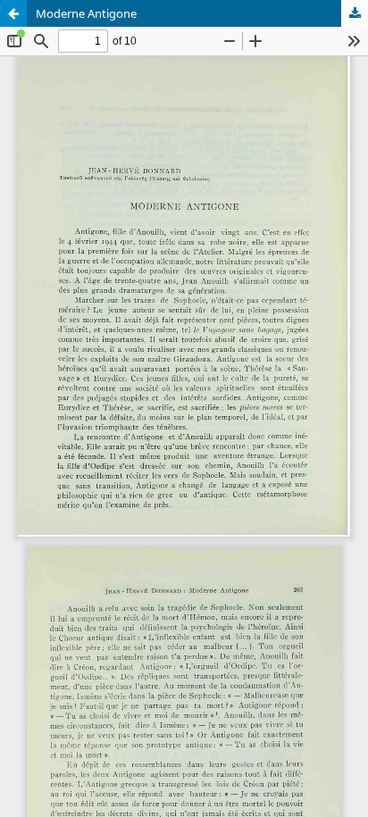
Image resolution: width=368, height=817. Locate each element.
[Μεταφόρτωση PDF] (354, 13)
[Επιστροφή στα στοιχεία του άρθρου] (13, 13)
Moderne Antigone (86, 13)
